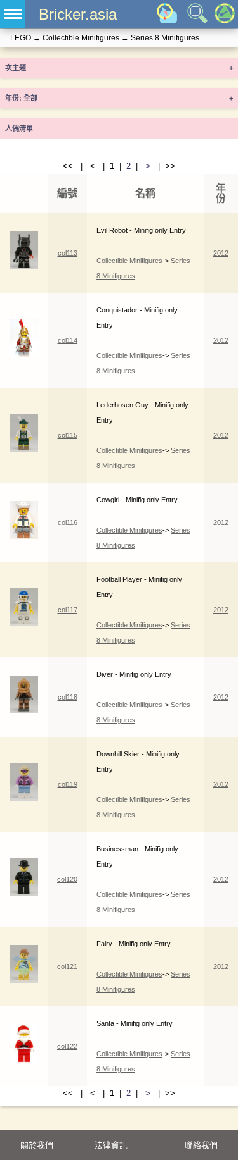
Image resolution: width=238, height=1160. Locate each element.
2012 (220, 253)
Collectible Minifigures (129, 260)
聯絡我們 (201, 1145)
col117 (67, 610)
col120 (67, 879)
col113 (67, 253)
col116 (67, 522)
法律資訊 (111, 1145)
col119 (67, 784)
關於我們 (36, 1145)
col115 (67, 435)
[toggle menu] (12, 14)
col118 (67, 697)
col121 (67, 966)
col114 (67, 340)
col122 (67, 1046)
